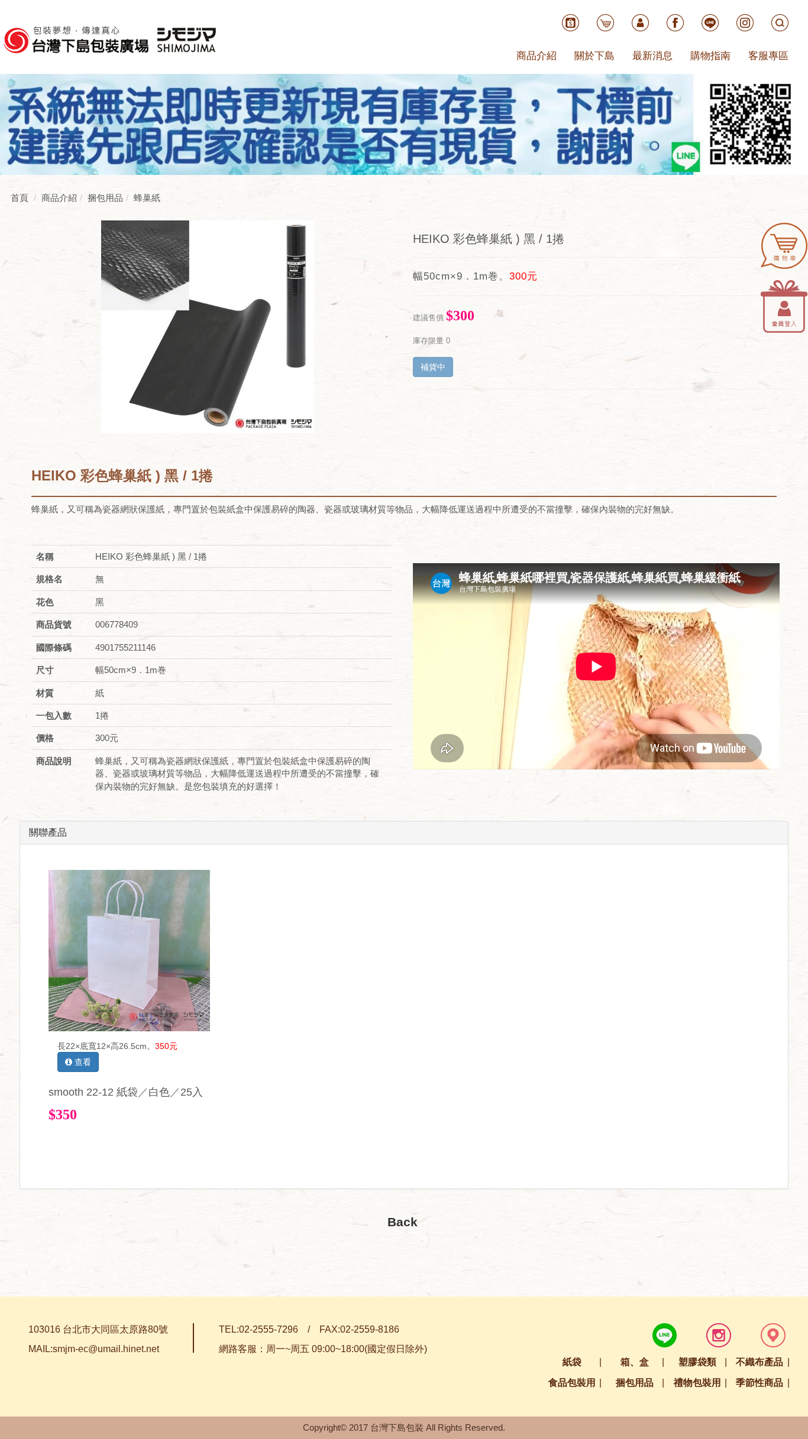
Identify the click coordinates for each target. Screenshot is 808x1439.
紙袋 (572, 1362)
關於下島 (594, 55)
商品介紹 (536, 55)
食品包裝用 (572, 1383)
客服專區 (768, 55)
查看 (81, 1062)
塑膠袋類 (697, 1362)
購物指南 (710, 55)
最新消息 (652, 55)
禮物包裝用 (697, 1383)
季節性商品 (759, 1383)
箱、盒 (634, 1362)
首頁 (19, 198)
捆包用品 (635, 1383)
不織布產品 (759, 1362)
